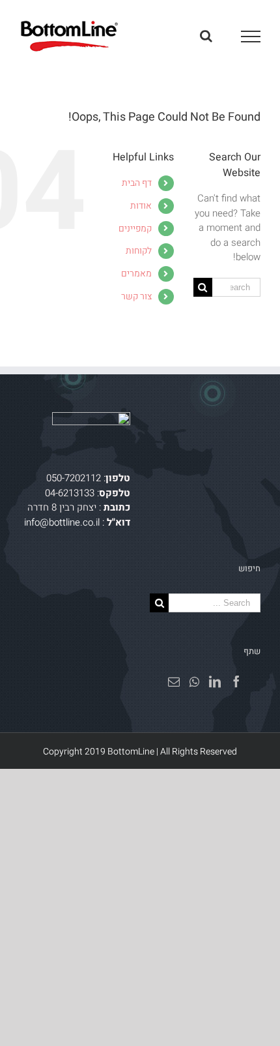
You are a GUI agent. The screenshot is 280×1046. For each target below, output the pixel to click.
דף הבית (137, 183)
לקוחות (139, 251)
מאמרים (136, 273)
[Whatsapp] (194, 681)
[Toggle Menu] (251, 36)
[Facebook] (236, 681)
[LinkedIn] (215, 681)
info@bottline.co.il (62, 522)
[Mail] (174, 681)
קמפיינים (135, 228)
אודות (141, 206)
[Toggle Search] (206, 35)
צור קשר (136, 296)
